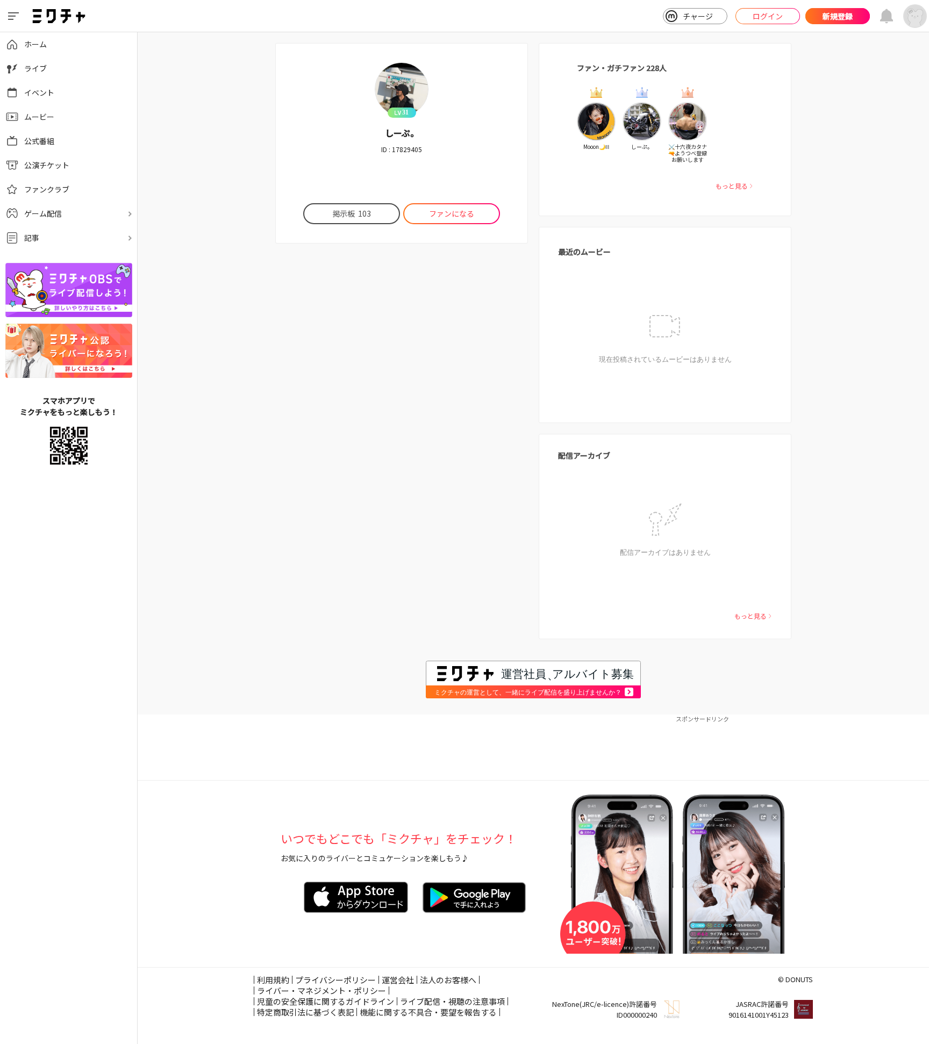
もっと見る (732, 185)
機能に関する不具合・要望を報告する (428, 1012)
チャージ (698, 16)
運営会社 (398, 979)
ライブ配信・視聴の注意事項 (452, 1001)
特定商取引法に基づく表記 (305, 1012)
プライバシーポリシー (335, 979)
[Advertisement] (533, 748)
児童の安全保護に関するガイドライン (325, 1001)
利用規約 (273, 979)
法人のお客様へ (448, 979)
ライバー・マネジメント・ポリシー (321, 990)
